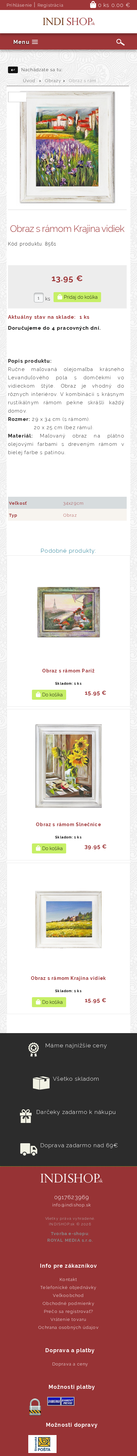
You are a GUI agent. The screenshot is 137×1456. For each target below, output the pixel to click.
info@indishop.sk (71, 1204)
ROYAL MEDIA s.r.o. (70, 1240)
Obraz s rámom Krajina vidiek (68, 978)
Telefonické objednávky (68, 1287)
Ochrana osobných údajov (68, 1327)
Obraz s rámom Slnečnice (68, 824)
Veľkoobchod (68, 1295)
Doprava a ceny (70, 1364)
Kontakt (68, 1279)
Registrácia (51, 5)
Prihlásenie (19, 5)
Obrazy (53, 80)
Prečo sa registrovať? (68, 1311)
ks (48, 298)
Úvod (29, 80)
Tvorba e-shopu (69, 1233)
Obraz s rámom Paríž (68, 670)
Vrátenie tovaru (69, 1319)
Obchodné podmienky (68, 1303)
